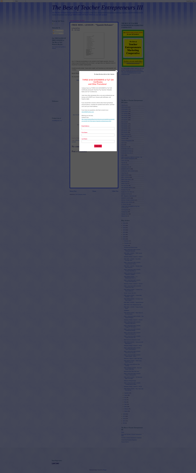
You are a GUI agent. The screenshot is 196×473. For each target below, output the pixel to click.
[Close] (116, 71)
